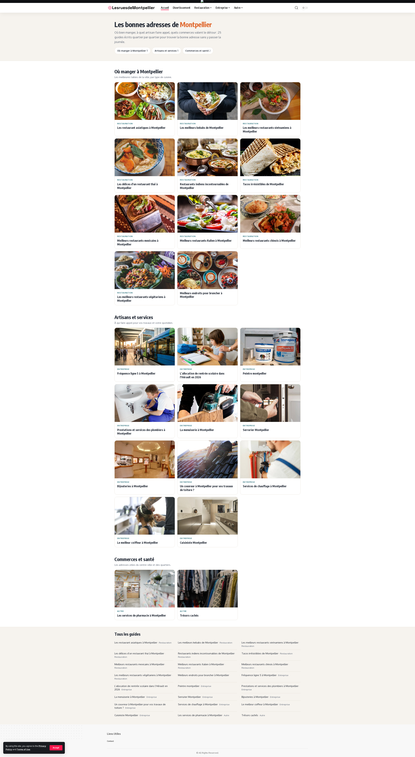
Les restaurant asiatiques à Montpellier (143, 642)
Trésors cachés (253, 715)
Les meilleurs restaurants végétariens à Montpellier (143, 677)
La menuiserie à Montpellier (135, 696)
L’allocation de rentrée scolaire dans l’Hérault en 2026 (141, 687)
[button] (56, 747)
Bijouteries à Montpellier (261, 696)
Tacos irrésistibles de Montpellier (267, 653)
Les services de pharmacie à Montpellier (203, 715)
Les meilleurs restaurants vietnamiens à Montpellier (271, 644)
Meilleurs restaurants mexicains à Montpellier (140, 666)
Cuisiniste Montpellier (132, 715)
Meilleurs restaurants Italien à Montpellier (201, 666)
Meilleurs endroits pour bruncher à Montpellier (203, 675)
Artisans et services (166, 50)
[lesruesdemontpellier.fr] (131, 8)
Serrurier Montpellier (195, 696)
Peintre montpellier (194, 686)
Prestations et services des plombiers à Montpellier (271, 687)
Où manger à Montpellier (132, 50)
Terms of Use (23, 749)
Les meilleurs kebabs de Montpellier (205, 642)
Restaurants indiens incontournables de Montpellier (207, 655)
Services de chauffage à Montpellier (204, 704)
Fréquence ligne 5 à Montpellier (265, 675)
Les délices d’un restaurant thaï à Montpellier (139, 655)
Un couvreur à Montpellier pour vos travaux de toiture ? (140, 706)
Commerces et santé (198, 50)
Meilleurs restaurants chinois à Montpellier (265, 666)
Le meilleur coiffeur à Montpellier (266, 704)
